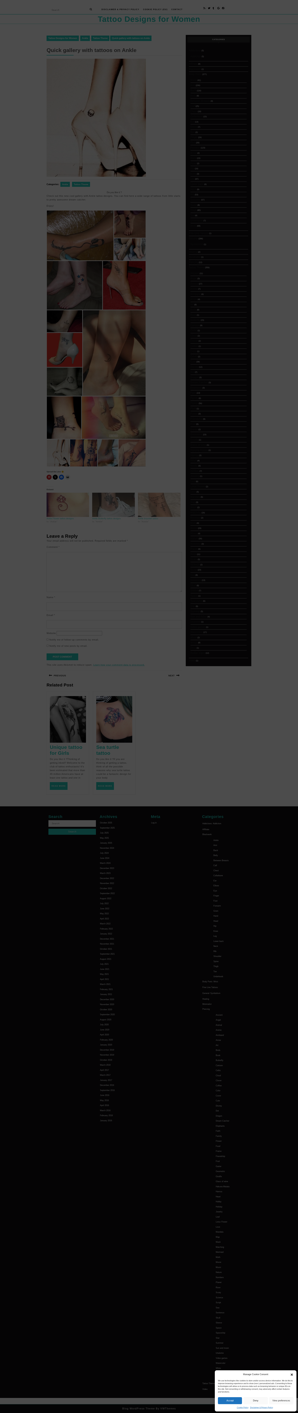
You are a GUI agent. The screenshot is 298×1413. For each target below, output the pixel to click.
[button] (291, 1374)
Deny (255, 1400)
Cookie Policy (242, 1407)
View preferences (281, 1400)
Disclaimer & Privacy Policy (261, 1407)
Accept (230, 1400)
